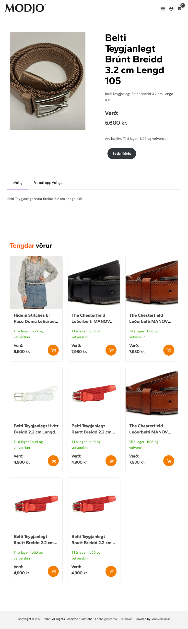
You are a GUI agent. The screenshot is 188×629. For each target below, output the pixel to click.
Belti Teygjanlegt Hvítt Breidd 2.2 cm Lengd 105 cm (36, 432)
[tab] (17, 182)
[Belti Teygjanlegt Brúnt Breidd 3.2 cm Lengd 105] (47, 80)
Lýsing (18, 182)
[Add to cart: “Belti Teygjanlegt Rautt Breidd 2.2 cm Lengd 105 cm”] (111, 571)
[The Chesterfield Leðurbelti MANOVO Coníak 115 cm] (152, 370)
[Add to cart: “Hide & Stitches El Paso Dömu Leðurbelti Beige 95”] (53, 350)
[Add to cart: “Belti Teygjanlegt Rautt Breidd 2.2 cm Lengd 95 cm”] (53, 571)
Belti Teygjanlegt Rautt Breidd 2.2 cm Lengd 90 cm (91, 432)
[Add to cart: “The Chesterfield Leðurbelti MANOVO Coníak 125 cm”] (168, 350)
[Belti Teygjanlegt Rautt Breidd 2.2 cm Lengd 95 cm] (36, 480)
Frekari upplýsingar (49, 182)
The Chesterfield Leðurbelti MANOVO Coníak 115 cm (150, 432)
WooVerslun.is (161, 619)
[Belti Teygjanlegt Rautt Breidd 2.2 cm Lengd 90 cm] (94, 370)
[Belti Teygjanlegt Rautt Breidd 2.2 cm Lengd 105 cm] (94, 480)
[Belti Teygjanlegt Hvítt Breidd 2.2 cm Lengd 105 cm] (36, 370)
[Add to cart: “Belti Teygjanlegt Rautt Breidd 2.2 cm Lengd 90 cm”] (111, 460)
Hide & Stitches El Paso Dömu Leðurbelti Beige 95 (36, 321)
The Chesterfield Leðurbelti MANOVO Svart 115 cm (92, 321)
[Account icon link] (171, 8)
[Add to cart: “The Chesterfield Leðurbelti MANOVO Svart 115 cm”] (111, 350)
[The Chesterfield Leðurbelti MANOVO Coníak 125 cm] (152, 259)
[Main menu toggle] (162, 8)
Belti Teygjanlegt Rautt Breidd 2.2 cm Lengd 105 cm (91, 542)
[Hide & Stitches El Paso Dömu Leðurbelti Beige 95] (36, 259)
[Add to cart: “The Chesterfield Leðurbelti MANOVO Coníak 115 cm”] (168, 460)
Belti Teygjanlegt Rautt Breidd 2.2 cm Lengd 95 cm (34, 542)
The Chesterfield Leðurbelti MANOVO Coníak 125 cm (150, 321)
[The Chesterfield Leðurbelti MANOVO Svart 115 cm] (94, 259)
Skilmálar (126, 619)
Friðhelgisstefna (106, 619)
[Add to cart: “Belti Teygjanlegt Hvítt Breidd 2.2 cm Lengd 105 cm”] (53, 460)
